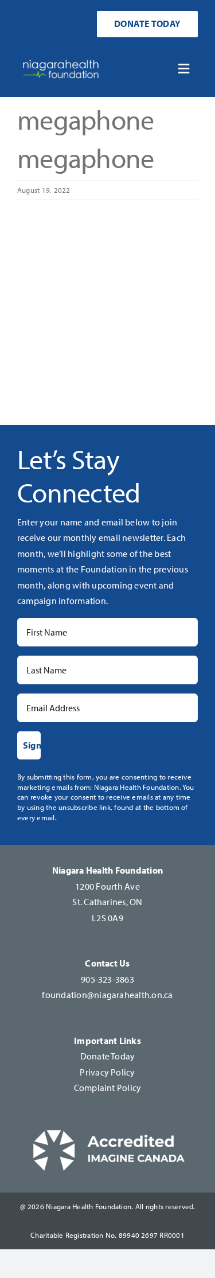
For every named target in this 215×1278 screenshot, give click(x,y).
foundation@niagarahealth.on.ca (107, 994)
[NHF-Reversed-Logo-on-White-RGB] (60, 58)
